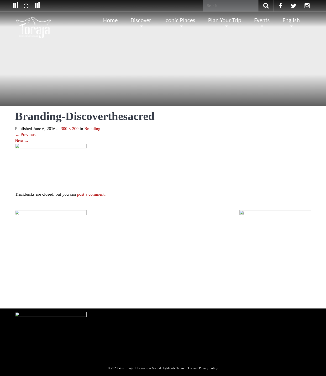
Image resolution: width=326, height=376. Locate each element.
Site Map (137, 266)
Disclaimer (119, 266)
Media (58, 266)
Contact (154, 266)
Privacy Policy (98, 266)
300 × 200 (70, 128)
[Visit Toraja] (33, 20)
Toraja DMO (22, 266)
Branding (92, 128)
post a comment (91, 194)
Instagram (59, 296)
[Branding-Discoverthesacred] (51, 167)
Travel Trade (76, 266)
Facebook (25, 296)
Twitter (42, 296)
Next (22, 140)
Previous (25, 134)
